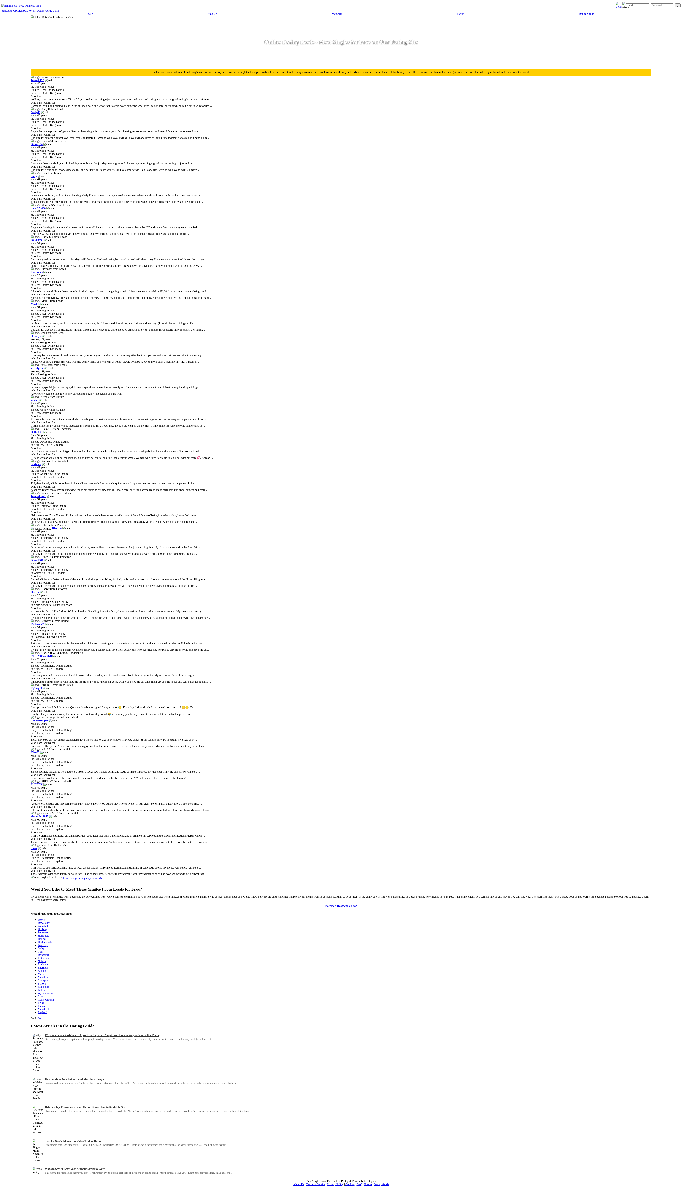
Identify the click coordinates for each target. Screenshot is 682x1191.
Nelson (42, 961)
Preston (42, 1005)
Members (22, 10)
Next (39, 1018)
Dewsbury (44, 922)
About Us (298, 1184)
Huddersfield (45, 941)
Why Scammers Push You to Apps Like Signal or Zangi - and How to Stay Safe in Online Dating (102, 1035)
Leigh (41, 1002)
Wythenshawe (46, 993)
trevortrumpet (39, 720)
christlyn (36, 336)
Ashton (42, 970)
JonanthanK (38, 496)
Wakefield (43, 925)
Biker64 (57, 528)
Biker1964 (37, 560)
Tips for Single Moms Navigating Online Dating (73, 1140)
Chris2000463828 (41, 656)
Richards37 (38, 624)
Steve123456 (38, 208)
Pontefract (43, 932)
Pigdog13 (36, 688)
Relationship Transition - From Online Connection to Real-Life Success (87, 1107)
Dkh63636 (37, 240)
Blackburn (44, 986)
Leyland (42, 1012)
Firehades (37, 272)
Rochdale (43, 964)
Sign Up (12, 10)
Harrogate (43, 935)
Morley (42, 919)
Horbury (42, 929)
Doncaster (43, 954)
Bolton (41, 989)
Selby (41, 948)
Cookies (350, 1184)
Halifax (42, 938)
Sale (40, 996)
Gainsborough (46, 999)
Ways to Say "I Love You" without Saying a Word (75, 1168)
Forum (32, 10)
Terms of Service (315, 1184)
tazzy (34, 176)
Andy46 (35, 112)
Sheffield (43, 967)
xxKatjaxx (37, 368)
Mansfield (43, 1009)
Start (4, 10)
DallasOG (36, 432)
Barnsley (43, 945)
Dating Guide (44, 10)
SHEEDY (37, 784)
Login (56, 10)
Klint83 (35, 752)
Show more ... (83, 878)
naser (34, 848)
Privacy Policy (335, 1184)
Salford (42, 983)
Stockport (43, 980)
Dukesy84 (37, 144)
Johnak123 (37, 80)
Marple (42, 973)
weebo (34, 400)
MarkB (35, 304)
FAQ (359, 1184)
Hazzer (35, 592)
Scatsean (36, 464)
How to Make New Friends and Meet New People (74, 1079)
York (40, 951)
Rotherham (44, 957)
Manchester (44, 977)
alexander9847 (39, 816)
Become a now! (341, 905)
